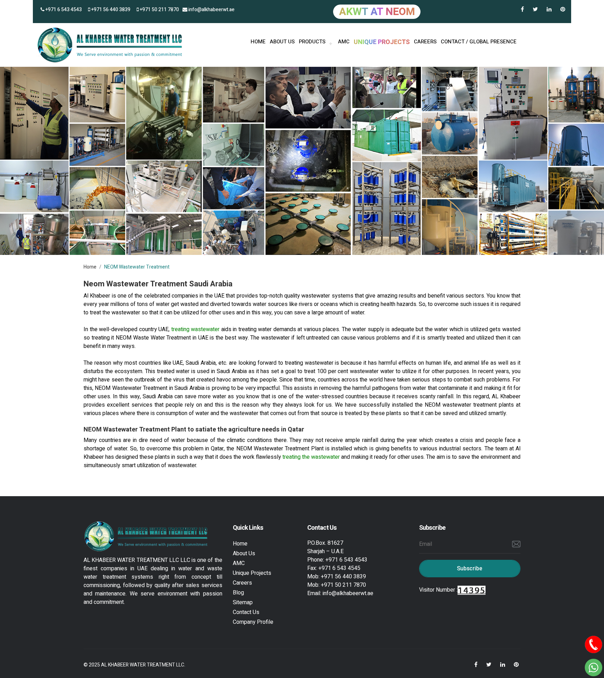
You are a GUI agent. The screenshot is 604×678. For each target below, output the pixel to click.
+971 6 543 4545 (339, 568)
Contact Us (246, 612)
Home (90, 267)
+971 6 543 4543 (63, 9)
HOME (258, 41)
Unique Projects (252, 573)
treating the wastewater (311, 457)
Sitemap (243, 602)
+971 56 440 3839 (110, 9)
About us (282, 41)
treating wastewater (196, 329)
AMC (344, 41)
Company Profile (253, 622)
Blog (238, 592)
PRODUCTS (312, 41)
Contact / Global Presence (479, 41)
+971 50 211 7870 (159, 9)
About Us (244, 553)
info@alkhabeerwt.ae (211, 9)
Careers (425, 41)
